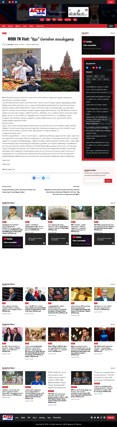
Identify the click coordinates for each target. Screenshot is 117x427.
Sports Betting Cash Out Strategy (97, 128)
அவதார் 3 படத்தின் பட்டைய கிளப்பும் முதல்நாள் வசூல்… (98, 99)
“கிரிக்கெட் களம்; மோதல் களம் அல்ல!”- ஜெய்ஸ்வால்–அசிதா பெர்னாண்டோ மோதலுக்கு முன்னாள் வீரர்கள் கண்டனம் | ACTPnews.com (12, 392)
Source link (6, 164)
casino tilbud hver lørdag (94, 96)
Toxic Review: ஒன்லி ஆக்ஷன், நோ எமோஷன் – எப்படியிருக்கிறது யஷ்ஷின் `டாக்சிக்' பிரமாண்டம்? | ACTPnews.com (103, 348)
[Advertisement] (58, 268)
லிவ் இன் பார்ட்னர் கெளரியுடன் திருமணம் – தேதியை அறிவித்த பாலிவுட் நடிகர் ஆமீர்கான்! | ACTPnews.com (11, 348)
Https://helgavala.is (92, 109)
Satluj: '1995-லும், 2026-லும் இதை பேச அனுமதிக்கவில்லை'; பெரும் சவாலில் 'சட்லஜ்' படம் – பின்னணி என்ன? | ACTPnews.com (57, 348)
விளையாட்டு (106, 79)
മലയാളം (68, 20)
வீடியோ (88, 82)
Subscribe (110, 417)
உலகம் (102, 76)
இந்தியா (96, 76)
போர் (100, 79)
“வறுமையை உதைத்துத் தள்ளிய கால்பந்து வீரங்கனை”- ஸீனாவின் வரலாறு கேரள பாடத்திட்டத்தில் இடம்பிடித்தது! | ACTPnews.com (103, 388)
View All (113, 33)
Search (108, 181)
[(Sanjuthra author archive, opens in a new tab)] (3, 45)
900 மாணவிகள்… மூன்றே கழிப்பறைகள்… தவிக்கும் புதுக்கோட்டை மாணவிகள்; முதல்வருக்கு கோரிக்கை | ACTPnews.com (78, 228)
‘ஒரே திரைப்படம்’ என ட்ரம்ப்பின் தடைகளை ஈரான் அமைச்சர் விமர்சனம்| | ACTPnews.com (103, 307)
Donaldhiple (90, 87)
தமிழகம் (4, 33)
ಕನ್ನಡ (75, 20)
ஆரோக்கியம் (89, 76)
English (48, 20)
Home (3, 26)
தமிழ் (42, 20)
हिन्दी (54, 20)
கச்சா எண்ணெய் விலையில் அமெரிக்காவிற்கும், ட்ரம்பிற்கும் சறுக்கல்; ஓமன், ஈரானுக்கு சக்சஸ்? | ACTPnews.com (12, 308)
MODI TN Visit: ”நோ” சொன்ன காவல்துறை (41, 39)
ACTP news (67, 424)
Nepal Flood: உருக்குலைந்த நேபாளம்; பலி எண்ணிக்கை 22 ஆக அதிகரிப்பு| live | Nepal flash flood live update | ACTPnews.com (104, 227)
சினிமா (88, 79)
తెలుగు (60, 20)
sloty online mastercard (94, 142)
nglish (111, 2)
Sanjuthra (10, 44)
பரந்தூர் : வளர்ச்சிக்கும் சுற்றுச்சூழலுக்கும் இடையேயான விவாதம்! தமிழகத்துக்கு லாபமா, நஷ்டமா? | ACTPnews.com (34, 227)
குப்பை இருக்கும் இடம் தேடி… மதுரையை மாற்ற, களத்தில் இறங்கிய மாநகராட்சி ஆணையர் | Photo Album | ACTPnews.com (58, 227)
